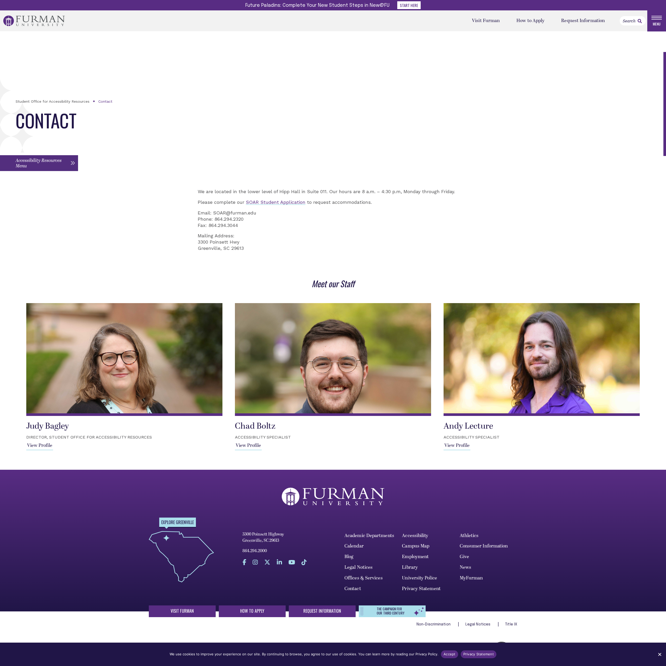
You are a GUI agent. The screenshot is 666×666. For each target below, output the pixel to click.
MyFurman (471, 578)
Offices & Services (363, 578)
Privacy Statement (421, 588)
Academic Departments (369, 535)
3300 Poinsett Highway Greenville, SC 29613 (263, 537)
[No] (659, 654)
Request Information (583, 20)
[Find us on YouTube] (292, 562)
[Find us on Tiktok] (304, 562)
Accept (450, 654)
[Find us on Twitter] (267, 562)
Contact (105, 101)
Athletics (469, 535)
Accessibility (415, 535)
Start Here (409, 5)
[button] (39, 163)
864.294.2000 (254, 551)
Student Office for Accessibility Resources (52, 101)
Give (464, 556)
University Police (419, 578)
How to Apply (530, 20)
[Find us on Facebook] (244, 562)
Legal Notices (358, 567)
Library (410, 567)
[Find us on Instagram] (255, 562)
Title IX (511, 624)
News (465, 567)
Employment (415, 556)
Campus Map (415, 546)
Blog (348, 556)
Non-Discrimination (434, 624)
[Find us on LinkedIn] (279, 562)
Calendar (354, 546)
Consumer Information (484, 546)
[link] (640, 21)
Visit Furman (486, 20)
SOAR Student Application (275, 202)
